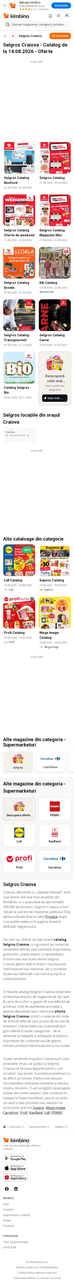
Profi (24, 1112)
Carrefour (10, 1112)
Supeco (38, 1107)
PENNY (56, 1112)
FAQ (6, 1204)
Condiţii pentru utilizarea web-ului (37, 1272)
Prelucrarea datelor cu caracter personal (37, 1278)
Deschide (61, 5)
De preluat (62, 36)
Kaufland (36, 1112)
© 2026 (37, 1262)
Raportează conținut (16, 1215)
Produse (8, 1226)
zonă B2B (9, 1247)
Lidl (47, 1112)
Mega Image (55, 1107)
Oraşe (7, 1220)
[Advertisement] (37, 100)
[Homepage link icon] (4, 1126)
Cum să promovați (15, 1242)
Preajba (51, 916)
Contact (8, 1209)
